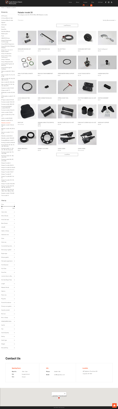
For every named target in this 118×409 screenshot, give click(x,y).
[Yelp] (112, 2)
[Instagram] (109, 2)
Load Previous (67, 25)
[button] (91, 4)
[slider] (2, 206)
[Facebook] (106, 2)
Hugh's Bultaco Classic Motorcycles (15, 2)
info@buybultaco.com (59, 374)
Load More (67, 154)
